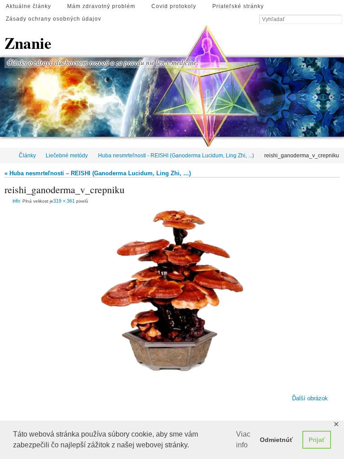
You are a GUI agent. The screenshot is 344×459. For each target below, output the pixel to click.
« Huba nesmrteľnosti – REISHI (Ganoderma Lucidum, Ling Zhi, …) (97, 173)
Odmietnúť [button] (276, 439)
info (16, 201)
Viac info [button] (243, 439)
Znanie (28, 43)
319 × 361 (64, 201)
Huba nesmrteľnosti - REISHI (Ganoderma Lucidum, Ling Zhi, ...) (176, 155)
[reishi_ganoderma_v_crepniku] (172, 291)
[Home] (6, 155)
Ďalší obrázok (310, 397)
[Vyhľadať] (337, 19)
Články (27, 155)
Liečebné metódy (67, 155)
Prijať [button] (317, 439)
